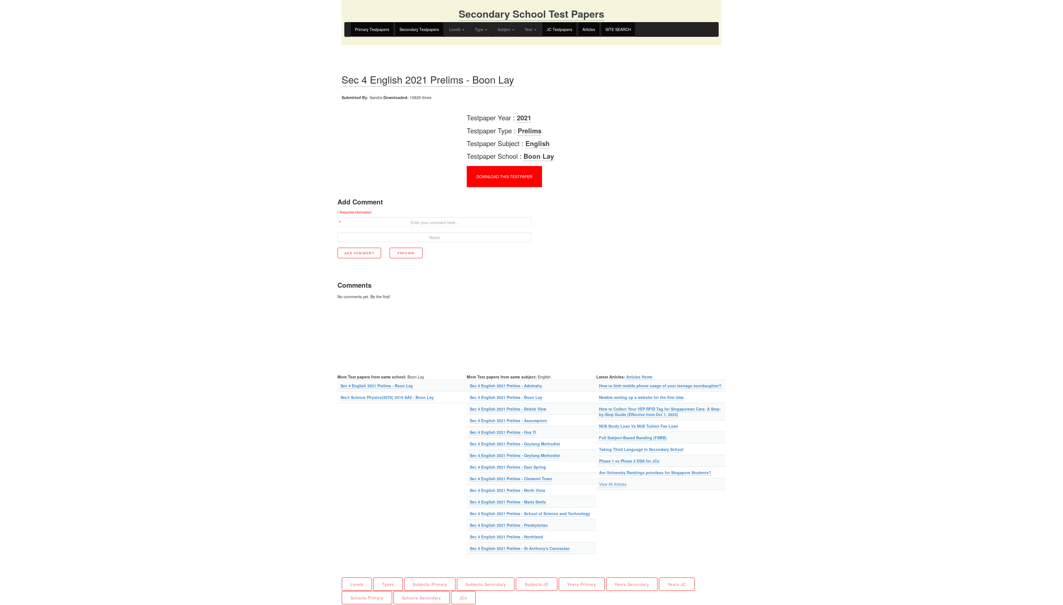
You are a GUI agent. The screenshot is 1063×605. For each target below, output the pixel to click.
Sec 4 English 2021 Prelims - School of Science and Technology (530, 513)
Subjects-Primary (429, 584)
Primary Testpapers (372, 29)
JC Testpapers (559, 29)
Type (479, 29)
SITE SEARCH (618, 29)
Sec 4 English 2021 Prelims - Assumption (508, 420)
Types (388, 584)
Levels (455, 29)
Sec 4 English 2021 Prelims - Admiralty (506, 385)
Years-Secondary (632, 584)
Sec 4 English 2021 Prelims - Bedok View (508, 409)
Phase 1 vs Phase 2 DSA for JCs (629, 461)
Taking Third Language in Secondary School (641, 449)
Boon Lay (538, 156)
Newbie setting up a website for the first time (641, 397)
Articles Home (639, 377)
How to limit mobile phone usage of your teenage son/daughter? (660, 385)
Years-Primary (581, 584)
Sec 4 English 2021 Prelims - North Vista (507, 490)
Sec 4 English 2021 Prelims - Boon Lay (428, 79)
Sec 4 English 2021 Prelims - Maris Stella (508, 502)
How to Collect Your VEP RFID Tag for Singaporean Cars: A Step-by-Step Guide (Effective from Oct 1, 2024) (660, 411)
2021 (524, 117)
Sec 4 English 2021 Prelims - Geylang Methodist (515, 443)
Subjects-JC (537, 584)
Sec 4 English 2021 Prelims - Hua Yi (503, 432)
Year (529, 29)
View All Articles (612, 484)
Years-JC (677, 584)
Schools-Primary (367, 598)
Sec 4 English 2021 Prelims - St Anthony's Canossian (520, 548)
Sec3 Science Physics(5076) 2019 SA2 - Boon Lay (387, 397)
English (537, 143)
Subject (504, 29)
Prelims (529, 130)
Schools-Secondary (421, 598)
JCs (463, 598)
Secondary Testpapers (419, 29)
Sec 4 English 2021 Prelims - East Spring (508, 467)
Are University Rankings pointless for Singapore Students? (655, 472)
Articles (588, 29)
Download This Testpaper (504, 176)
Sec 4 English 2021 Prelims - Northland (506, 536)
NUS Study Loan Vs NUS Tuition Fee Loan (638, 426)
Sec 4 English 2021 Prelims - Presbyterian (509, 525)
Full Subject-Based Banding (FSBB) (633, 437)
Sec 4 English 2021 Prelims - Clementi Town (511, 478)
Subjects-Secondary (486, 584)
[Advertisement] (383, 147)
